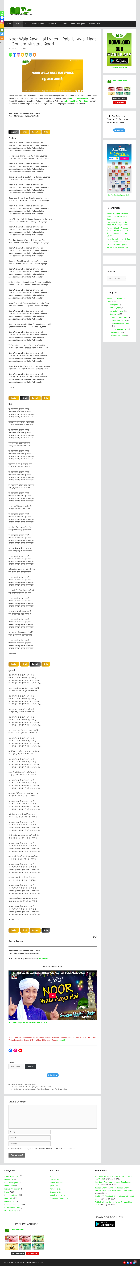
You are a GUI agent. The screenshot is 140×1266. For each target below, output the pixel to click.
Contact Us (52, 24)
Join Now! (53, 1075)
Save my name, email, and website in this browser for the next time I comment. (43, 1149)
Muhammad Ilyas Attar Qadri (76, 101)
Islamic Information (114, 298)
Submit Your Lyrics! (78, 24)
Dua (26, 24)
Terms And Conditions (59, 1198)
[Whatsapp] (10, 55)
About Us (64, 24)
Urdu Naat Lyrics (30, 1084)
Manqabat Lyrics (116, 311)
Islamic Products (38, 24)
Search (11, 1062)
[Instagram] (18, 55)
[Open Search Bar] (133, 24)
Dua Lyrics (114, 305)
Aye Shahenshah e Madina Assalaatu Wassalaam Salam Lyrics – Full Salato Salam (39, 1089)
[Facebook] (14, 55)
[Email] (26, 55)
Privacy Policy (55, 1189)
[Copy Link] (22, 55)
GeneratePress (37, 1263)
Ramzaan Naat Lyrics (121, 324)
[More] (34, 55)
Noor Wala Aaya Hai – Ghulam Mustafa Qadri (28, 1022)
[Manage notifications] (135, 1261)
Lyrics (17, 24)
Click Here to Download (119, 67)
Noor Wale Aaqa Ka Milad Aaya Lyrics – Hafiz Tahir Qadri (117, 216)
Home (8, 24)
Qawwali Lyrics (116, 332)
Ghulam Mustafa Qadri (79, 98)
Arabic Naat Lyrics (119, 317)
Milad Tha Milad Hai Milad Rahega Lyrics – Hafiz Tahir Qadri (31, 1087)
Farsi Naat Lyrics (119, 320)
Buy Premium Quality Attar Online (119, 195)
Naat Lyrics (19, 1084)
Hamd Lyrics (115, 308)
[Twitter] (30, 55)
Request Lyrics (94, 24)
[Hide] (1, 42)
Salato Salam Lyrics (118, 336)
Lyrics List (54, 1186)
